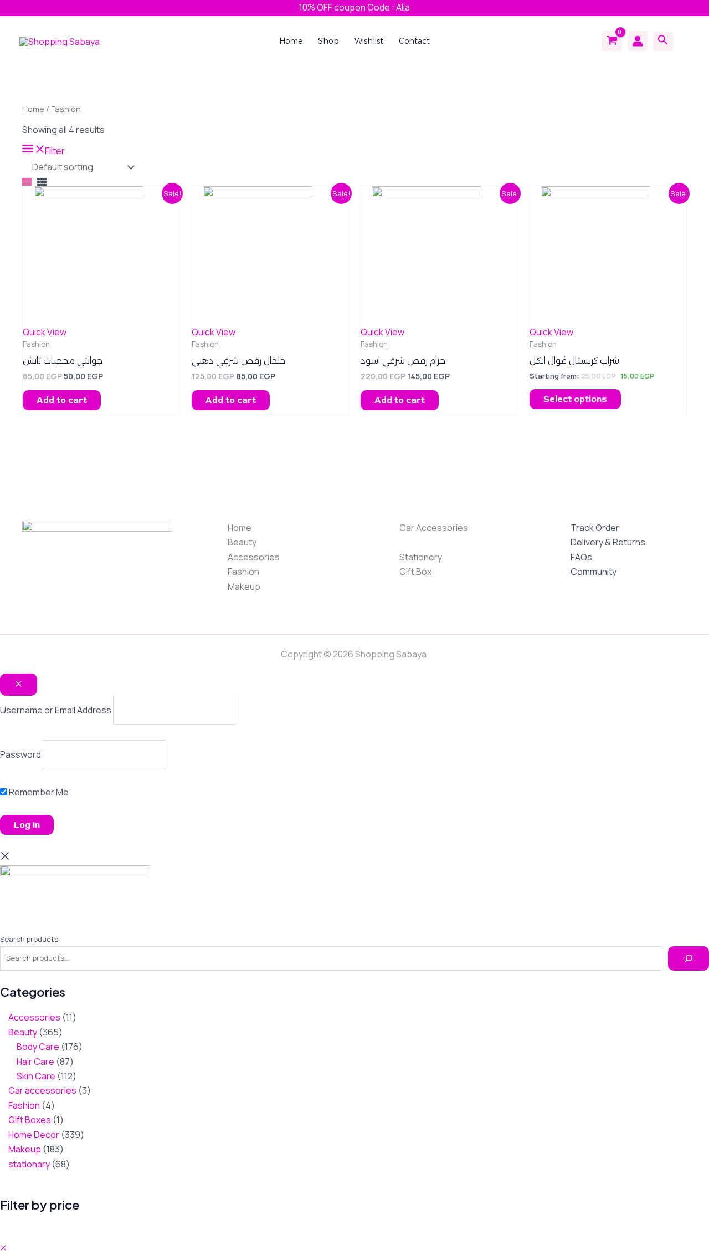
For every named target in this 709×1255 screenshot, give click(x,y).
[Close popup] (18, 685)
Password (20, 754)
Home (33, 108)
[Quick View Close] (3, 1248)
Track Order (595, 528)
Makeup (244, 586)
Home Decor (424, 542)
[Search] (688, 958)
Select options (575, 399)
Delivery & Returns (608, 542)
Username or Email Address (55, 710)
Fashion (243, 571)
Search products (29, 939)
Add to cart (62, 400)
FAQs (581, 557)
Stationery (420, 557)
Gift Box (415, 571)
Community (593, 571)
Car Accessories (433, 528)
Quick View (44, 332)
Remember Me (38, 792)
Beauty (242, 542)
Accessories (254, 557)
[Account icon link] (637, 41)
